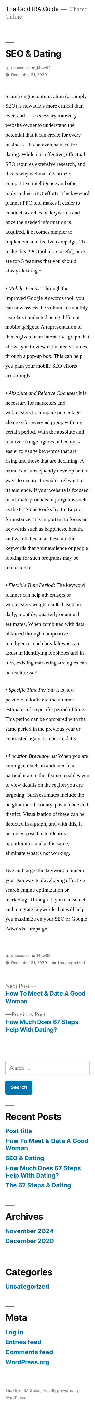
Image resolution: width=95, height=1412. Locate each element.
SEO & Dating (24, 1158)
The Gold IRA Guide (31, 8)
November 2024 (29, 1231)
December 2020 (29, 1240)
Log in (14, 1332)
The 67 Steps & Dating (38, 1185)
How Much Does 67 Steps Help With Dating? (43, 1171)
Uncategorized (71, 962)
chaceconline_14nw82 (31, 67)
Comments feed (29, 1352)
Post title (18, 1130)
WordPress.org (27, 1362)
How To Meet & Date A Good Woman (46, 1144)
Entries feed (23, 1342)
